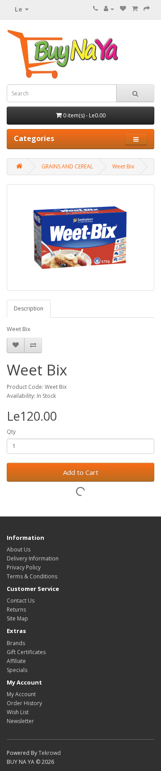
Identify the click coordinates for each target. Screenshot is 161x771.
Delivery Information (33, 558)
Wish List (18, 712)
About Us (18, 549)
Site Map (17, 618)
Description (28, 308)
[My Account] (109, 9)
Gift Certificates (26, 652)
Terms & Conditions (32, 576)
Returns (16, 609)
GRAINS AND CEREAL (67, 166)
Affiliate (16, 661)
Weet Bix (123, 166)
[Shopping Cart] (135, 9)
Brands (16, 643)
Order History (24, 703)
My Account (21, 694)
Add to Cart (80, 472)
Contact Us (20, 600)
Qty (11, 431)
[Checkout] (147, 9)
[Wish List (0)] (123, 9)
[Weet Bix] (80, 237)
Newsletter (20, 721)
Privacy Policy (24, 567)
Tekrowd (49, 753)
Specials (17, 670)
